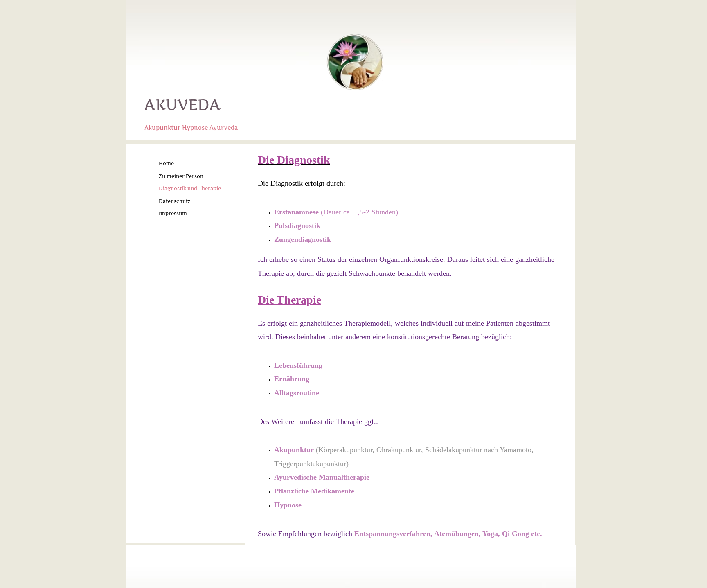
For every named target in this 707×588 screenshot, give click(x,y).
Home (166, 163)
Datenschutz (175, 201)
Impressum (173, 213)
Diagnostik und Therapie (190, 188)
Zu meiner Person (181, 176)
